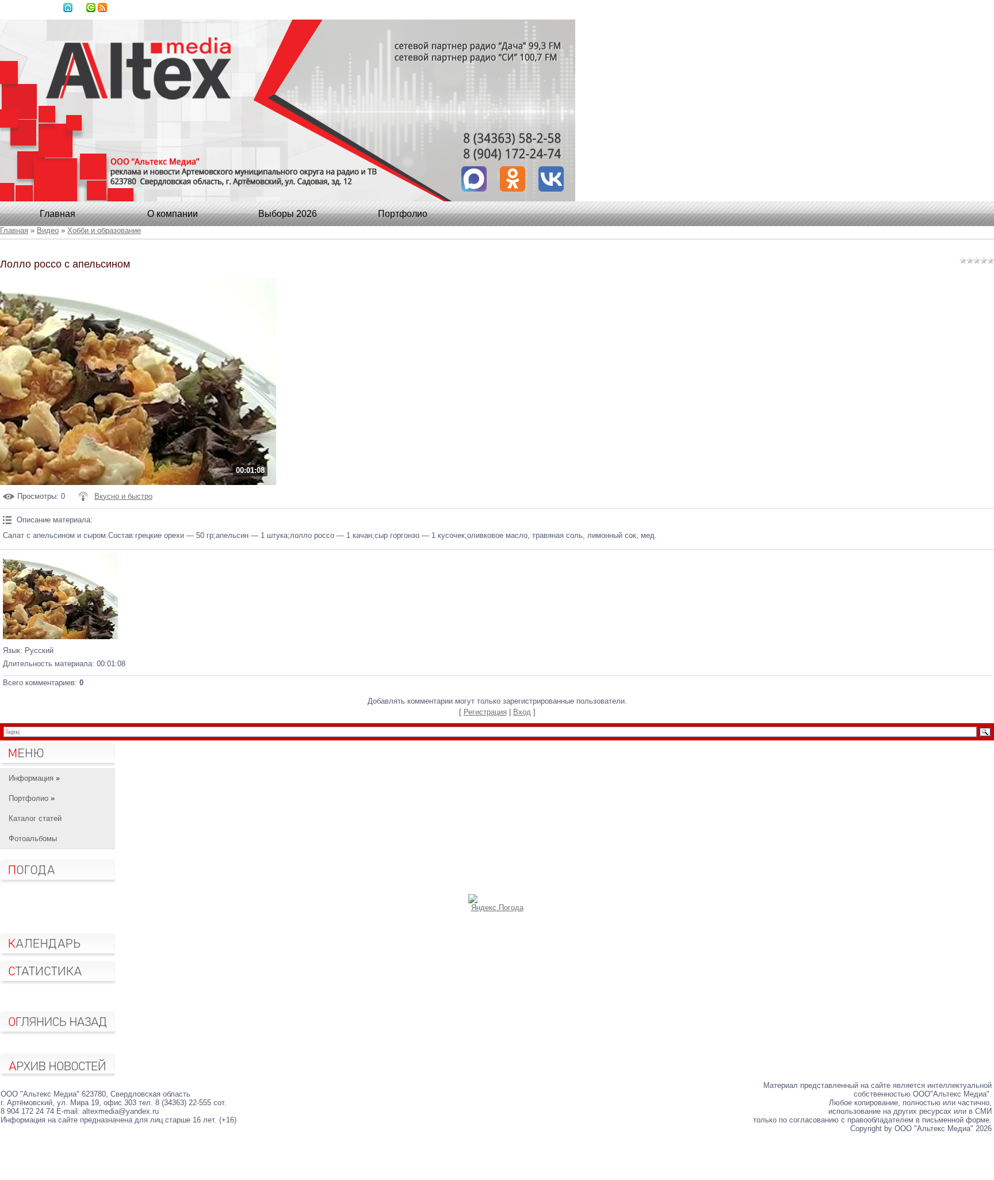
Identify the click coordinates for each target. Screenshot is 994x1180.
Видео (48, 230)
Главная (67, 7)
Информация (34, 778)
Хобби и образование (104, 230)
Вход (90, 7)
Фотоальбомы (33, 838)
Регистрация (485, 712)
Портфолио (402, 214)
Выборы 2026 (287, 214)
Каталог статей (35, 818)
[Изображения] (60, 596)
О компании (172, 214)
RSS (102, 7)
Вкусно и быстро (123, 496)
